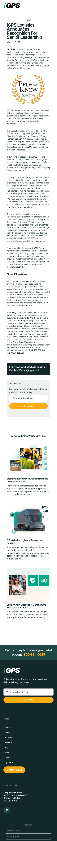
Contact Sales (14, 769)
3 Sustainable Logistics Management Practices (25, 541)
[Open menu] (52, 5)
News (28, 20)
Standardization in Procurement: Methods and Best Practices (27, 480)
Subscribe (28, 406)
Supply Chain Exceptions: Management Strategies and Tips (26, 606)
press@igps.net (29, 370)
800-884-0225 (34, 654)
